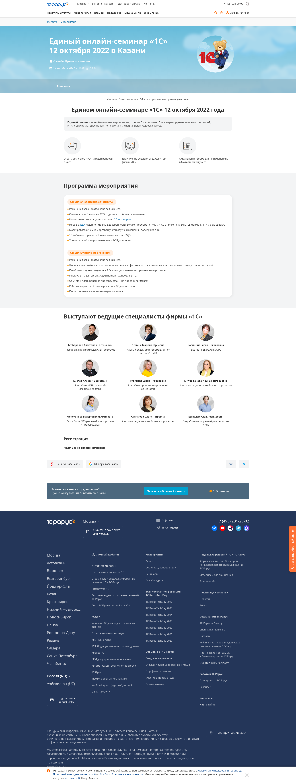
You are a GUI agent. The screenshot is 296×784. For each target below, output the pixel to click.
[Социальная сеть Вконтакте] (214, 528)
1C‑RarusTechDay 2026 (159, 601)
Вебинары (152, 574)
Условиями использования (219, 770)
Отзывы (99, 13)
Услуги (96, 616)
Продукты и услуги (59, 13)
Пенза (52, 624)
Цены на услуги (101, 691)
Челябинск (56, 663)
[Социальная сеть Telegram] (238, 528)
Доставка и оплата (129, 3)
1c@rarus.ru (221, 491)
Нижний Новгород (63, 609)
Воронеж (55, 570)
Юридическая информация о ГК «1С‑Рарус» (76, 731)
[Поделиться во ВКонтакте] (231, 464)
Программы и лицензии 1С (108, 572)
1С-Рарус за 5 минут (211, 623)
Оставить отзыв (155, 684)
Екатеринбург (59, 578)
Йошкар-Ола (58, 586)
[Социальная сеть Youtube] (222, 528)
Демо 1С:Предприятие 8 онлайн (111, 605)
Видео (203, 605)
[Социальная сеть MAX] (246, 528)
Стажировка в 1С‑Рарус (213, 680)
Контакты (149, 3)
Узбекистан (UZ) (61, 683)
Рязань (53, 640)
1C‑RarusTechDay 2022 (159, 627)
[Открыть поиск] (216, 13)
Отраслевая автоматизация (108, 633)
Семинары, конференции (161, 567)
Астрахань (56, 562)
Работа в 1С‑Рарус (211, 674)
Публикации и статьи (214, 592)
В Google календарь (106, 464)
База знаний (207, 581)
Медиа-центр (132, 13)
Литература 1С (100, 589)
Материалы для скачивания (216, 575)
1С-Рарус (52, 21)
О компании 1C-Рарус (214, 616)
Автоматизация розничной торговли (114, 665)
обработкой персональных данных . (122, 774)
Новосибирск (59, 617)
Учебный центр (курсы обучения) (112, 685)
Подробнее (88, 778)
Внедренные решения (159, 658)
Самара (53, 648)
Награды (205, 636)
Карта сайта (208, 704)
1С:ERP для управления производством (115, 646)
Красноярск (57, 601)
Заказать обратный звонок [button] (166, 491)
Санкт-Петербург (62, 655)
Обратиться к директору (214, 663)
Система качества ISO (212, 629)
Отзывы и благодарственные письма (168, 664)
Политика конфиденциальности (134, 731)
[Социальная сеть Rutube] (230, 528)
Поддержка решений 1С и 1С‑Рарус (222, 554)
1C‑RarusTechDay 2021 (159, 634)
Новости (205, 599)
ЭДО (82, 224)
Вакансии (205, 687)
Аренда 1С (98, 652)
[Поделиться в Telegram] (244, 464)
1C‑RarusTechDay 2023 (159, 621)
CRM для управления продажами (111, 659)
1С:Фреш (97, 672)
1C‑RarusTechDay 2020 (159, 640)
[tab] (59, 13)
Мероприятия (82, 13)
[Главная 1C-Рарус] (58, 4)
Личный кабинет (108, 554)
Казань (53, 593)
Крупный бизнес (101, 639)
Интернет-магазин (103, 3)
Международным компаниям (109, 678)
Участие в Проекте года (160, 677)
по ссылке (54, 762)
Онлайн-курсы (154, 580)
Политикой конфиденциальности (73, 774)
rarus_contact (170, 528)
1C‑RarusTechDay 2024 (159, 614)
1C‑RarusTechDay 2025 (159, 608)
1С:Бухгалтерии (121, 219)
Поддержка (114, 13)
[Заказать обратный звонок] (247, 4)
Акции (149, 561)
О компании (151, 13)
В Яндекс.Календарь (68, 464)
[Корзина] (221, 13)
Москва (53, 555)
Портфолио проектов (158, 671)
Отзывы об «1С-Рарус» (160, 651)
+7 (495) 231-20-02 (232, 3)
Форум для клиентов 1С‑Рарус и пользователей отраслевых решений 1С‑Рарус (222, 564)
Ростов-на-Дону (61, 632)
